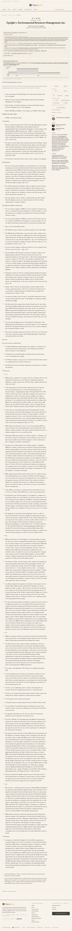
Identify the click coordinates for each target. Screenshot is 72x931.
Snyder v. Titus (29, 404)
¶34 (4, 435)
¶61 (4, 813)
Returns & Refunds (31, 927)
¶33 (4, 425)
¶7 (4, 142)
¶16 (4, 233)
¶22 (4, 303)
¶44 (4, 601)
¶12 (4, 208)
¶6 (4, 124)
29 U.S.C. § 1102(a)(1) (33, 378)
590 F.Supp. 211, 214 (29, 767)
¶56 (4, 719)
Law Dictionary (35, 909)
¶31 (4, 387)
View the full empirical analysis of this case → (12, 82)
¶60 (4, 787)
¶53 (4, 702)
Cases (4, 9)
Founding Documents (36, 918)
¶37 (4, 489)
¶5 (4, 117)
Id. (24, 194)
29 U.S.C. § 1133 (9, 687)
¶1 (4, 94)
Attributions (40, 927)
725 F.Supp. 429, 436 (22, 771)
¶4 (4, 110)
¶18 (4, 252)
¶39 (4, 513)
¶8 (4, 158)
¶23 (4, 322)
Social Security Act (17, 453)
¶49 (4, 673)
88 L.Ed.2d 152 (17, 404)
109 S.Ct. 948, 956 (40, 524)
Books (35, 9)
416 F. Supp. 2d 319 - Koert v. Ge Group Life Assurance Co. (45, 43)
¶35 (4, 445)
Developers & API (56, 905)
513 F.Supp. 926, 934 (39, 404)
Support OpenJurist (61, 913)
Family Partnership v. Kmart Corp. (37, 334)
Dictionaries (28, 9)
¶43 (4, 583)
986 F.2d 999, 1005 (25, 398)
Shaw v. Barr (43, 50)
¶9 (4, 165)
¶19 (4, 272)
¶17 (4, 247)
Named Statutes (35, 916)
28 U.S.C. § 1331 (17, 145)
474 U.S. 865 (41, 402)
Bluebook (67, 95)
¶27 (4, 359)
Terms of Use (47, 927)
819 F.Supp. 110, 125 (27, 769)
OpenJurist (4, 15)
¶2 (4, 99)
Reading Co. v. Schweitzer (34, 50)
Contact (23, 927)
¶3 (4, 105)
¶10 (4, 185)
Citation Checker (35, 922)
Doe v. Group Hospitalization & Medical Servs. (32, 526)
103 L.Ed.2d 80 (11, 526)
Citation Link (59, 95)
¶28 (4, 365)
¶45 (4, 632)
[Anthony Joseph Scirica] (53, 125)
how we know (29, 53)
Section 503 (16, 665)
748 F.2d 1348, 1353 (18, 402)
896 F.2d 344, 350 (17, 752)
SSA (25, 453)
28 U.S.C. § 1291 (29, 332)
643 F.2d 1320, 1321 (16, 796)
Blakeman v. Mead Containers (30, 818)
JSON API (54, 909)
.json (9, 891)
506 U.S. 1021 (29, 153)
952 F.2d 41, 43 (24, 802)
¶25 (4, 346)
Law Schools (34, 914)
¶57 (4, 733)
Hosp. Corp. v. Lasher (15, 769)
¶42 (4, 561)
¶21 (4, 296)
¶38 (4, 495)
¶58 (4, 774)
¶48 (4, 667)
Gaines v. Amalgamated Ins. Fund (19, 391)
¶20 (4, 286)
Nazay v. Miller (35, 382)
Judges (20, 9)
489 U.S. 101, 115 (30, 524)
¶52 (4, 698)
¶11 (4, 197)
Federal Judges (35, 911)
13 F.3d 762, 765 (9, 336)
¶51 (4, 693)
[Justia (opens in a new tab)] (19, 918)
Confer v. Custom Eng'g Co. (12, 802)
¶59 (4, 783)
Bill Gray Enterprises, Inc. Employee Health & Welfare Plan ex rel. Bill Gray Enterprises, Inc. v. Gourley (40, 47)
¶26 (4, 353)
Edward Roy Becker (59, 128)
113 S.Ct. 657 (37, 153)
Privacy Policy (55, 927)
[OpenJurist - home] (36, 5)
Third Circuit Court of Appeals (36, 26)
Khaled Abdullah (12, 64)
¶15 (4, 229)
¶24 (4, 331)
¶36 (4, 473)
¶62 (4, 839)
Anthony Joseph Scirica (60, 124)
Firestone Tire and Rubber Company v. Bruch (18, 50)
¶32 (4, 409)
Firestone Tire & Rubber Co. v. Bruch (15, 524)
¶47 (4, 643)
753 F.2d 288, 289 (34, 391)
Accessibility (16, 927)
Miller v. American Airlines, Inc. (26, 43)
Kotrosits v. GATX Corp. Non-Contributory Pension (29, 151)
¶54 (4, 705)
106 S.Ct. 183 (8, 404)
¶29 (4, 374)
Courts (14, 9)
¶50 (4, 687)
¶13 (4, 218)
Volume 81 (10, 15)
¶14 (4, 226)
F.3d (14, 15)
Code (9, 9)
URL (54, 95)
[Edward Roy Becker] (53, 129)
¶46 (4, 636)
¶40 (4, 535)
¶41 (4, 539)
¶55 (4, 713)
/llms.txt (54, 907)
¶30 (4, 377)
